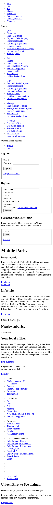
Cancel (6, 239)
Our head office (14, 123)
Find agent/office (14, 18)
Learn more (6, 314)
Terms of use (12, 478)
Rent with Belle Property (18, 83)
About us (11, 21)
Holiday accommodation (18, 96)
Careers (10, 386)
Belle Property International (19, 446)
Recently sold (13, 71)
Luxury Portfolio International (20, 454)
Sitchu (9, 459)
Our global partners (15, 126)
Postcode (7, 204)
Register (4, 374)
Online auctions (14, 46)
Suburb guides (13, 53)
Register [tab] (10, 148)
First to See (12, 411)
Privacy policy (13, 476)
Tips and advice (14, 128)
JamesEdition (13, 456)
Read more (6, 282)
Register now (7, 502)
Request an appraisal (16, 68)
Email (6, 160)
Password (7, 163)
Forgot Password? (11, 173)
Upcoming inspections (17, 43)
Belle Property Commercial (19, 443)
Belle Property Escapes (17, 441)
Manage (10, 11)
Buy (9, 3)
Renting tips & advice (16, 91)
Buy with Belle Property (18, 38)
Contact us (11, 391)
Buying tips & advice (16, 51)
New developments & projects (20, 48)
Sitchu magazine (14, 429)
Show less (5, 284)
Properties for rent (15, 86)
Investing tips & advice (17, 116)
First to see (11, 13)
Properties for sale (15, 41)
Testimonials (12, 73)
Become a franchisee (16, 136)
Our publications (14, 131)
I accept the (22, 207)
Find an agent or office (17, 106)
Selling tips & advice (16, 76)
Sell (8, 8)
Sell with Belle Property (17, 66)
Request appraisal (14, 16)
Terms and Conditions (27, 207)
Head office (12, 384)
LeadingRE (12, 451)
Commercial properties (17, 98)
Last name (8, 192)
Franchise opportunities (17, 389)
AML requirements (15, 434)
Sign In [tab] (10, 145)
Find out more (7, 362)
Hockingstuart (13, 448)
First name (8, 189)
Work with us (13, 133)
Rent (9, 6)
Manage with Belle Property (19, 108)
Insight (10, 431)
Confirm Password (11, 201)
